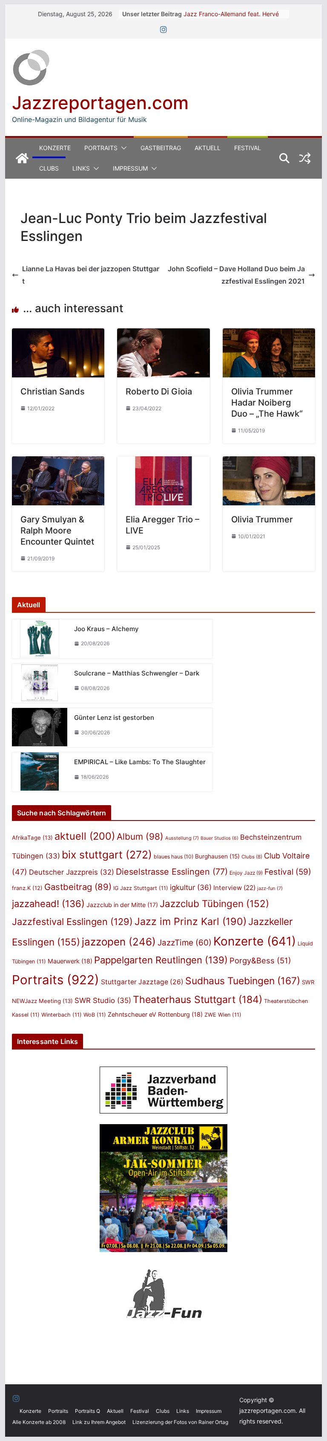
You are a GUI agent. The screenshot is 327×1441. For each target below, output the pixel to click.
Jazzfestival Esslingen (72, 921)
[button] (122, 148)
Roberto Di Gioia (159, 391)
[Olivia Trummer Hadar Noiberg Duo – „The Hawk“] (269, 334)
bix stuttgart (107, 854)
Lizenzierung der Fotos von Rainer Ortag (180, 1422)
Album (140, 836)
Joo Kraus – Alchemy (106, 629)
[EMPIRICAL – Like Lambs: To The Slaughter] (39, 772)
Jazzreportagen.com (100, 102)
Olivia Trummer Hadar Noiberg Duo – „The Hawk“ (267, 402)
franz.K (27, 887)
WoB (94, 1015)
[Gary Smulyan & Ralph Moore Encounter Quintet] (58, 462)
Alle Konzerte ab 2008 (39, 1422)
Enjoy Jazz (246, 873)
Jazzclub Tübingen (214, 903)
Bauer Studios (219, 838)
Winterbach (61, 1015)
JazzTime (185, 943)
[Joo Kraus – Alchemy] (39, 638)
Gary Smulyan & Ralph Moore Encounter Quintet (57, 530)
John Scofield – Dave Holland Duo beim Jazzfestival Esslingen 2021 (236, 274)
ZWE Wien (222, 1015)
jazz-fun (270, 888)
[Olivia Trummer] (269, 462)
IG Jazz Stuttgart (140, 888)
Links (81, 168)
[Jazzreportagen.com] (22, 158)
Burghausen (217, 856)
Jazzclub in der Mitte (122, 904)
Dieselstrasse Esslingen (172, 872)
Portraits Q (87, 1411)
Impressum (130, 168)
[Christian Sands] (58, 334)
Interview (234, 888)
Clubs (49, 168)
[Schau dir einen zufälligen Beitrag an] (305, 158)
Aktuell (208, 147)
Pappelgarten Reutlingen (161, 959)
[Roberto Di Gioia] (163, 334)
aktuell (84, 836)
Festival (247, 147)
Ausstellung (182, 838)
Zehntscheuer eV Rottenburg (155, 1014)
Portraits (101, 147)
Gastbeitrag (161, 147)
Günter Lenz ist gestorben (114, 717)
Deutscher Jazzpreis (71, 872)
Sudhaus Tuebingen (242, 981)
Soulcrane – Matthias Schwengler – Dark (136, 673)
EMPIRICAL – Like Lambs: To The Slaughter (140, 762)
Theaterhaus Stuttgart (197, 1000)
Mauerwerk (70, 961)
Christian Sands (52, 391)
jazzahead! (48, 903)
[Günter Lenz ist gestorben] (39, 727)
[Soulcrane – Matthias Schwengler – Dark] (39, 683)
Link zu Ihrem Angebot (99, 1422)
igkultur (191, 887)
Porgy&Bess (260, 960)
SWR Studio (103, 1000)
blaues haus (173, 856)
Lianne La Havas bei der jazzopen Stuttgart (90, 274)
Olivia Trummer (262, 519)
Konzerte (55, 147)
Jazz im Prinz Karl (191, 921)
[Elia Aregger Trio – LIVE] (163, 462)
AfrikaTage (32, 837)
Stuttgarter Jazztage (142, 982)
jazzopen (119, 942)
